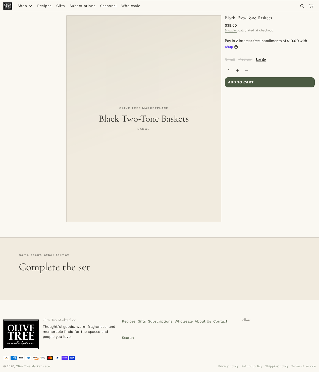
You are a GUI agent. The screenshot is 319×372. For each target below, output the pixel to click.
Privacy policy (228, 366)
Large (261, 59)
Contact (220, 321)
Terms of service (303, 366)
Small (230, 59)
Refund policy (251, 366)
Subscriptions (83, 6)
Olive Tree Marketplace (33, 366)
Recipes (44, 6)
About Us (203, 321)
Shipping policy (276, 366)
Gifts (60, 6)
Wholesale (130, 6)
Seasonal (108, 6)
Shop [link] (22, 6)
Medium (245, 59)
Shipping (231, 30)
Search (128, 338)
